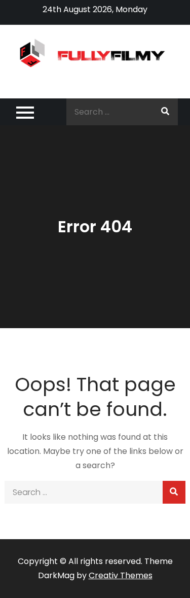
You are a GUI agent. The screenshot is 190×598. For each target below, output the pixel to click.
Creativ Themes (121, 575)
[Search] (165, 111)
